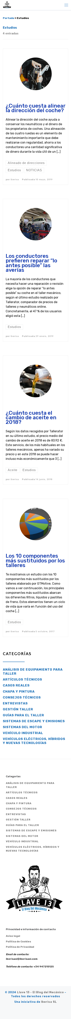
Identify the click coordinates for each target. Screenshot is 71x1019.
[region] (35, 981)
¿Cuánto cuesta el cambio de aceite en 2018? (31, 417)
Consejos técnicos (22, 697)
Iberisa (15, 179)
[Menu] (66, 5)
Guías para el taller (23, 715)
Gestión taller (18, 709)
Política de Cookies (18, 941)
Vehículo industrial (23, 733)
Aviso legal (13, 936)
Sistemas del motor (22, 727)
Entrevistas (15, 703)
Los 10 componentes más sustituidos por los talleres (35, 560)
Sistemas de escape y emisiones (34, 721)
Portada (8, 17)
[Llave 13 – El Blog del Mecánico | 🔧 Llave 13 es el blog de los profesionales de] (7, 4)
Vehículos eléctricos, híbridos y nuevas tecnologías (34, 741)
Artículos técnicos (22, 679)
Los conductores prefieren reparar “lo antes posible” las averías (31, 263)
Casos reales (16, 685)
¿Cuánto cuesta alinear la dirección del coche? (35, 108)
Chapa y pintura (19, 691)
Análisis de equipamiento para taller (33, 671)
